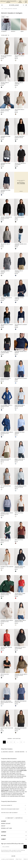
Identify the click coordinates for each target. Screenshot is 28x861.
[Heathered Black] (16, 222)
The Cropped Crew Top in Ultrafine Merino (6, 352)
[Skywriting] (16, 410)
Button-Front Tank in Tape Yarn (7, 728)
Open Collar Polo (19, 512)
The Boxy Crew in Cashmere (5, 83)
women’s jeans (23, 770)
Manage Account (5, 823)
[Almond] (16, 60)
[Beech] (16, 679)
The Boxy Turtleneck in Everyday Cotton (6, 218)
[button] (26, 5)
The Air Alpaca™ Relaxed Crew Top (6, 648)
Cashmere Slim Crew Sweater (5, 137)
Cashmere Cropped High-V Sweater (21, 244)
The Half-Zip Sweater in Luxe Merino (6, 56)
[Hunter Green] (1, 544)
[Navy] (1, 195)
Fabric (3, 16)
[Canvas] (1, 464)
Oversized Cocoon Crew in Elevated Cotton (7, 433)
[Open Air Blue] (16, 383)
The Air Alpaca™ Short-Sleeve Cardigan (20, 594)
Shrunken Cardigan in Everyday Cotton (20, 567)
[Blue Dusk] (16, 706)
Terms (20, 851)
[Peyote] (1, 570)
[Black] (1, 87)
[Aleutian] (1, 517)
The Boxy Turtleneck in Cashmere (6, 298)
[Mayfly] (1, 383)
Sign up (3, 826)
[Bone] (16, 516)
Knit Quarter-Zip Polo (6, 486)
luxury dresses (4, 790)
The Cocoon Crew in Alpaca (19, 56)
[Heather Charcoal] (1, 168)
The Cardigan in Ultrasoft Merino (7, 325)
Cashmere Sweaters (19, 751)
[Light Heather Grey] (16, 87)
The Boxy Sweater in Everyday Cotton (5, 110)
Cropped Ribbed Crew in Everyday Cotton (20, 621)
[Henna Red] (16, 543)
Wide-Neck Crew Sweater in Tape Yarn (20, 702)
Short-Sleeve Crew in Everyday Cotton (6, 379)
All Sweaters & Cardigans (7, 751)
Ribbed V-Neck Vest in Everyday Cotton (20, 460)
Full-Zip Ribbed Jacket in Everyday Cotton (6, 406)
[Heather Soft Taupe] (1, 60)
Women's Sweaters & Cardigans (10, 8)
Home (2, 8)
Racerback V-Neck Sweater (7, 566)
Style (7, 16)
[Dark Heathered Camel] (16, 114)
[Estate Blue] (1, 410)
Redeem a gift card (6, 828)
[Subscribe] (25, 846)
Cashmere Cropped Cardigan (5, 271)
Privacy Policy (14, 851)
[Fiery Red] (16, 598)
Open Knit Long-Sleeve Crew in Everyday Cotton (7, 702)
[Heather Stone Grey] (1, 249)
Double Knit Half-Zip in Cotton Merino (20, 648)
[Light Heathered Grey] (1, 489)
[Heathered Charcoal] (1, 114)
